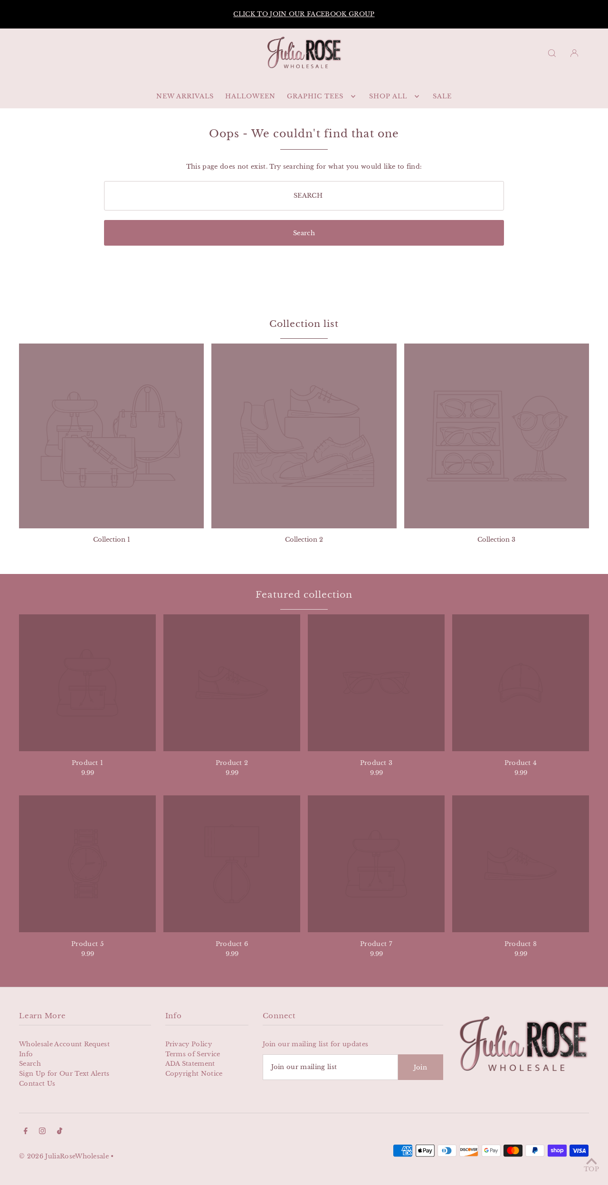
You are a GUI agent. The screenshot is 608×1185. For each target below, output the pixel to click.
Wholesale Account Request (64, 1044)
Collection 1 (111, 539)
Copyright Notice (194, 1074)
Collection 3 (496, 539)
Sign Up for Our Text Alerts (64, 1074)
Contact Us (37, 1084)
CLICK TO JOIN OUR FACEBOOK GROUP (303, 14)
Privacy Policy (188, 1044)
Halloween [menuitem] (250, 96)
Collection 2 (304, 539)
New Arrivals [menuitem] (185, 96)
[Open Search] (552, 52)
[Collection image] (111, 436)
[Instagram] (42, 1132)
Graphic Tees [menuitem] (315, 96)
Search (30, 1064)
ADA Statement (190, 1064)
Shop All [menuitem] (388, 96)
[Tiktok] (59, 1132)
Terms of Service (192, 1054)
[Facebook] (26, 1132)
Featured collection (304, 594)
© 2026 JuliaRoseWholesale (64, 1156)
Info (26, 1054)
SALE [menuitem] (442, 96)
